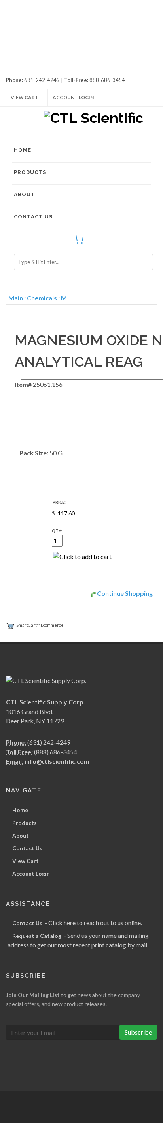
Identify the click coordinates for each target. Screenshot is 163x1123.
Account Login (73, 97)
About (24, 194)
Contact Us (33, 217)
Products (30, 172)
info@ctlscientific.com (57, 761)
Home (22, 150)
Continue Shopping (125, 593)
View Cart (24, 97)
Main (15, 298)
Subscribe (138, 1032)
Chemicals (42, 298)
